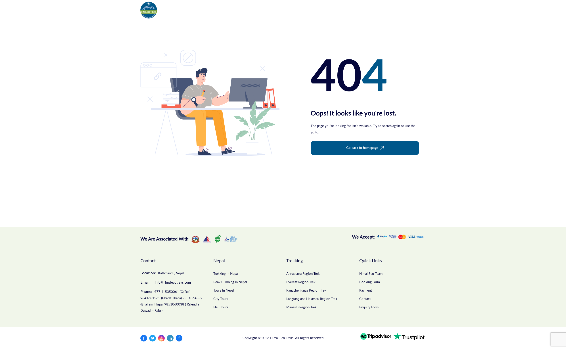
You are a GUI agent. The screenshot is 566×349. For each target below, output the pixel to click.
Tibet (195, 9)
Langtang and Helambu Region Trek (311, 299)
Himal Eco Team (370, 273)
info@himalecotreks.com (165, 282)
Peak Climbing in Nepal (230, 282)
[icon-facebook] (143, 338)
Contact (330, 9)
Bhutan (218, 9)
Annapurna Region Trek (303, 273)
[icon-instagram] (161, 338)
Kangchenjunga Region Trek (306, 290)
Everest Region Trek (301, 282)
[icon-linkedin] (170, 338)
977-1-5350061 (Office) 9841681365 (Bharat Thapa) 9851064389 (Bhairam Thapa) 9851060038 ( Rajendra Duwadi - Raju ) (171, 301)
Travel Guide (274, 9)
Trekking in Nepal (226, 273)
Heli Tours (220, 307)
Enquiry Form (369, 307)
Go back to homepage (362, 148)
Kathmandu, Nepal (162, 273)
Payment (365, 290)
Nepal (172, 9)
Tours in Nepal (223, 290)
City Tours (220, 299)
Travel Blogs (306, 9)
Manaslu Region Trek (301, 307)
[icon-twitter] (152, 338)
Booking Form (369, 282)
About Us (244, 9)
